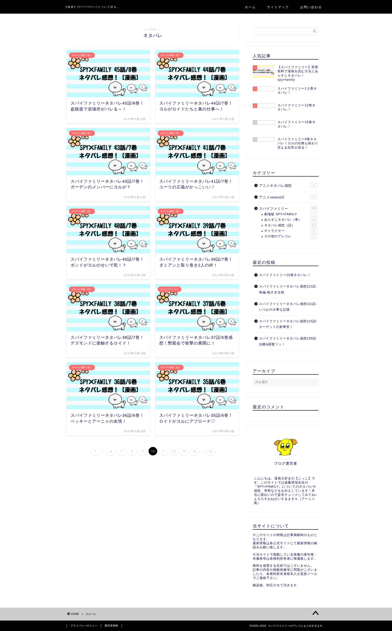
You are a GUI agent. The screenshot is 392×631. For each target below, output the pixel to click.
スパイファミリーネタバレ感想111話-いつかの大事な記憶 (288, 307)
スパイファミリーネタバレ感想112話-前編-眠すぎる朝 (288, 289)
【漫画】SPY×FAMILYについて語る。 (92, 6)
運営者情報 (111, 625)
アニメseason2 (286, 197)
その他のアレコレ (289, 236)
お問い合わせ (311, 7)
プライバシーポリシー (84, 625)
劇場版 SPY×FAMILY (289, 214)
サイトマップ (278, 7)
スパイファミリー (287, 208)
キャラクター (289, 230)
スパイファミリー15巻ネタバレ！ (285, 275)
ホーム (250, 7)
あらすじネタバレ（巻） (289, 219)
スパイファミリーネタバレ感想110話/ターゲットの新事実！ (288, 324)
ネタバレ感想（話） (290, 225)
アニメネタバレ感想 (286, 185)
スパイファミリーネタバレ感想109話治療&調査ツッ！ (287, 341)
